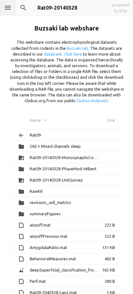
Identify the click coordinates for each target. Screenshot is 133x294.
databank (53, 54)
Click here (73, 54)
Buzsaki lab (77, 48)
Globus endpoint (92, 100)
